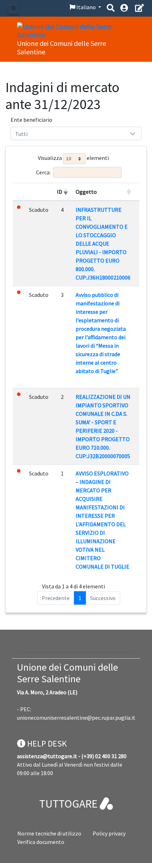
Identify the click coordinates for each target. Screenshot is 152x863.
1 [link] (79, 597)
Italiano (86, 7)
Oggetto (86, 191)
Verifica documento (40, 841)
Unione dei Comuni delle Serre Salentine (67, 673)
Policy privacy (109, 833)
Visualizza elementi (73, 157)
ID (59, 191)
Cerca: (43, 172)
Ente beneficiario (31, 119)
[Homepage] (76, 29)
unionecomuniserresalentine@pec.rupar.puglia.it (76, 717)
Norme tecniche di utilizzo (49, 833)
